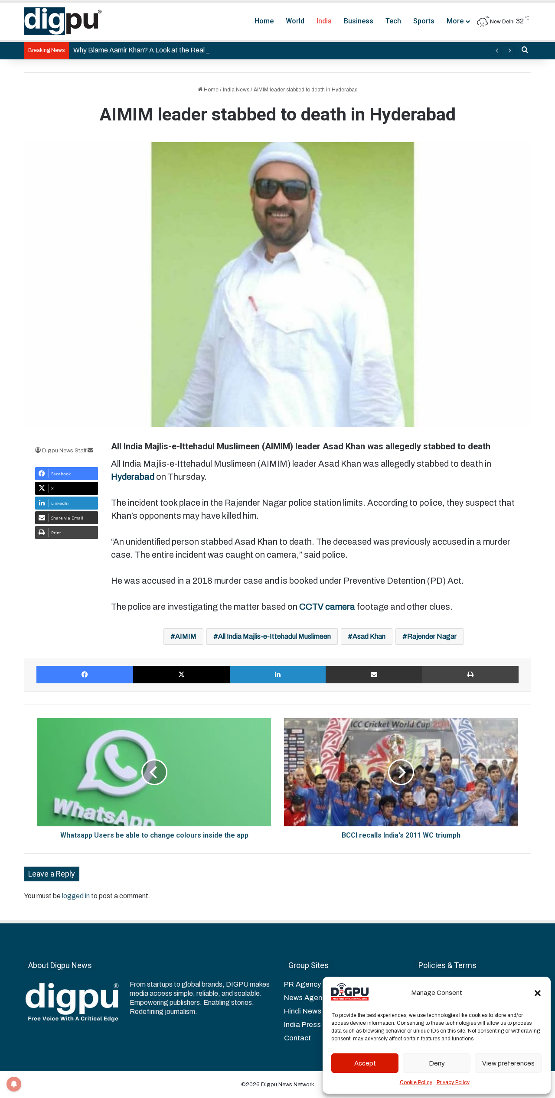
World (295, 21)
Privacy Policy (453, 1082)
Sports (423, 21)
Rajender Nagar (432, 636)
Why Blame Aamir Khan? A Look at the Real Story (148, 50)
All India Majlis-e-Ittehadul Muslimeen (274, 636)
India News (236, 90)
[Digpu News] (63, 21)
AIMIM (185, 636)
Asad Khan (369, 636)
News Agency (307, 998)
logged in (76, 896)
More (455, 21)
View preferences (508, 1063)
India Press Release (317, 1024)
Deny (437, 1063)
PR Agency (302, 984)
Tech (393, 21)
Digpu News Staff (64, 451)
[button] (537, 993)
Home (264, 21)
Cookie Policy (416, 1082)
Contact (297, 1038)
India (324, 21)
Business (358, 21)
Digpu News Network (287, 1085)
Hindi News (302, 1011)
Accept (365, 1063)
